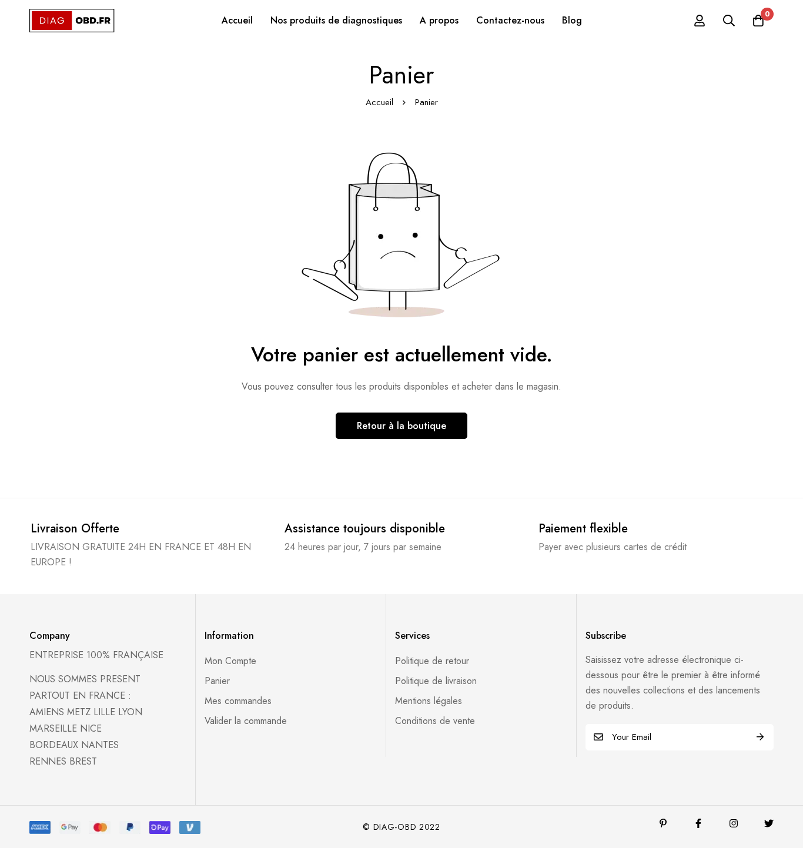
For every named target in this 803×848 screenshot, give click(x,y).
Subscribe (760, 737)
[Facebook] (698, 823)
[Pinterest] (663, 823)
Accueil (379, 102)
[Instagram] (733, 823)
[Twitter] (769, 823)
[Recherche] (729, 20)
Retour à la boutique (401, 426)
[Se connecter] (699, 20)
